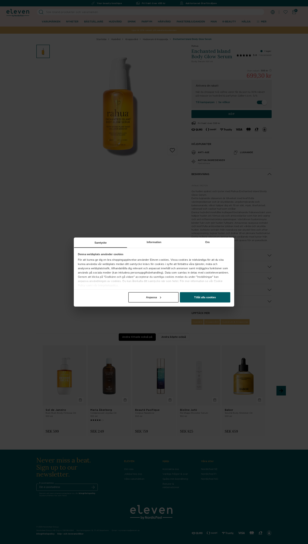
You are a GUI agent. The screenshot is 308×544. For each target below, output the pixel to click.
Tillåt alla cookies (205, 297)
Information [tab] (154, 241)
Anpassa (151, 297)
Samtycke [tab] (100, 242)
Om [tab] (207, 241)
